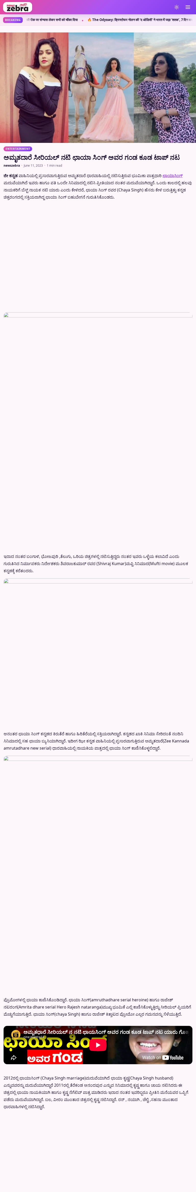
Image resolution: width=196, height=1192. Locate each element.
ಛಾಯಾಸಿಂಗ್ (173, 175)
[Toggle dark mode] (177, 7)
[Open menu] (188, 7)
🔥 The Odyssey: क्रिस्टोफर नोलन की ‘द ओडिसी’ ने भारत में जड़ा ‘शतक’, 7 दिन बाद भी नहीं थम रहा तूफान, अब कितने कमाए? (92, 19)
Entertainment (18, 149)
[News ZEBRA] (86, 7)
